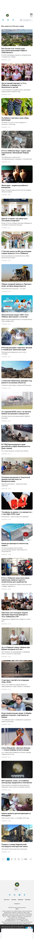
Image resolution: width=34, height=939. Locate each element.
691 (25, 859)
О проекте (17, 903)
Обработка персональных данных (17, 907)
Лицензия (27, 899)
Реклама (13, 899)
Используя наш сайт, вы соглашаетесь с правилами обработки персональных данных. (13, 928)
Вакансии (20, 899)
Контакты (6, 899)
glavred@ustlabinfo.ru (10, 920)
